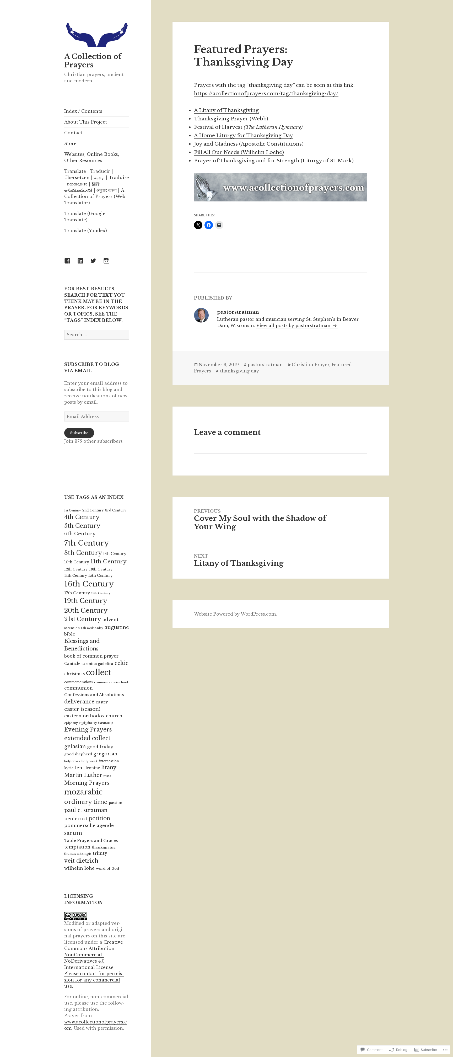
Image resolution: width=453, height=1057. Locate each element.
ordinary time (85, 801)
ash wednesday (92, 628)
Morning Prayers (87, 783)
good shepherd (78, 754)
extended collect (87, 738)
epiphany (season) (96, 722)
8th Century (83, 553)
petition (99, 818)
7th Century (86, 543)
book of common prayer (91, 656)
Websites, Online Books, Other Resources (91, 157)
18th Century (101, 593)
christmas (74, 673)
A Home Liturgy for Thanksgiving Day (243, 135)
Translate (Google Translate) (84, 216)
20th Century (85, 610)
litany (108, 767)
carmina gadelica (97, 663)
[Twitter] (96, 264)
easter (102, 702)
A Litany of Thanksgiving (226, 110)
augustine (117, 627)
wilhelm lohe (79, 868)
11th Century (108, 561)
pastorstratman (265, 364)
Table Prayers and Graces (91, 840)
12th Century (76, 569)
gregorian (105, 754)
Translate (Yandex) (85, 230)
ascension (72, 628)
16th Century (89, 584)
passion (115, 803)
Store (70, 143)
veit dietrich (81, 860)
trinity (100, 853)
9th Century (114, 553)
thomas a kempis (77, 854)
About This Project (85, 122)
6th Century (80, 534)
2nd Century (93, 510)
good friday (100, 746)
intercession (109, 761)
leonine (92, 768)
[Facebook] (70, 264)
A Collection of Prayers (93, 60)
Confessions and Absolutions (94, 694)
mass (107, 776)
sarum (73, 833)
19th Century (85, 601)
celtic (121, 663)
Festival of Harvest (248, 127)
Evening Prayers (88, 729)
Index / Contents (83, 111)
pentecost (75, 818)
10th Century (76, 562)
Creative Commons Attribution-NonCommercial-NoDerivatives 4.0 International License (93, 954)
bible (69, 634)
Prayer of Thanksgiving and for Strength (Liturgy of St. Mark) (274, 161)
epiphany (71, 723)
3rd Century (115, 510)
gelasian (75, 746)
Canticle (72, 663)
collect (98, 672)
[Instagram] (109, 264)
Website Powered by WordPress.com (235, 614)
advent (110, 619)
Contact (73, 132)
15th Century (100, 575)
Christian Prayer (310, 364)
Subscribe (79, 433)
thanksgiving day (239, 370)
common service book (111, 682)
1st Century (72, 510)
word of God (107, 868)
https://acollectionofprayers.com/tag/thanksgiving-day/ (266, 93)
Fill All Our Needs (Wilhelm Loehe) (239, 152)
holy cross (72, 761)
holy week (89, 761)
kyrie (69, 768)
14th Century (75, 576)
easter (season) (82, 709)
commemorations (78, 682)
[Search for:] (96, 334)
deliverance (79, 701)
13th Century (101, 569)
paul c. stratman (85, 810)
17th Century (77, 593)
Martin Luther (83, 775)
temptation (77, 847)
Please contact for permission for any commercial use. (94, 980)
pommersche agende (89, 825)
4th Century (82, 517)
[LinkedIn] (83, 264)
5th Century (82, 525)
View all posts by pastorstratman (294, 325)
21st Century (82, 619)
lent (79, 767)
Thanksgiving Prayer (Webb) (231, 119)
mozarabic (83, 792)
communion (78, 688)
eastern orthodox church (93, 716)
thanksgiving (104, 847)
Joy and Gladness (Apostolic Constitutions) (249, 144)
